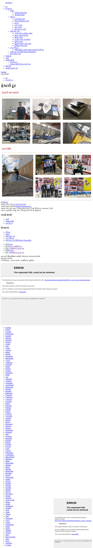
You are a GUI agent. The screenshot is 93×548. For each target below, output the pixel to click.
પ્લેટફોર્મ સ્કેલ (20, 19)
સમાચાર (8, 56)
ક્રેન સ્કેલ (18, 25)
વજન (12, 11)
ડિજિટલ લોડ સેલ (21, 46)
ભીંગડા (12, 17)
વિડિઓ (8, 66)
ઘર (6, 7)
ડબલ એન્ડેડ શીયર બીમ (23, 33)
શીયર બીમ (19, 37)
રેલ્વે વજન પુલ (15, 54)
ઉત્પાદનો (8, 9)
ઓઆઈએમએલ (21, 13)
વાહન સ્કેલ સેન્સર (21, 35)
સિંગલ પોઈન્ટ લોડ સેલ (23, 44)
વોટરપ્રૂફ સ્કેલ (20, 29)
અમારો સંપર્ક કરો (11, 68)
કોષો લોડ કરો (15, 31)
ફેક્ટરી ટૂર (13, 62)
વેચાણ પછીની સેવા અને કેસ (20, 64)
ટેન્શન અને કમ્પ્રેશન (22, 39)
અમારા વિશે (9, 60)
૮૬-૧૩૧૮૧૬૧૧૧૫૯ (19, 204)
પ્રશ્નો (7, 58)
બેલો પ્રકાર (19, 42)
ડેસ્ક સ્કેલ (18, 27)
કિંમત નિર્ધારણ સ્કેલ (22, 21)
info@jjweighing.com (23, 206)
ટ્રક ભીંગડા (14, 48)
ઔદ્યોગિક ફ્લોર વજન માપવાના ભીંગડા (29, 50)
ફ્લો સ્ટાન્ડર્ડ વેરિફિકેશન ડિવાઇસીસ (23, 52)
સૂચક (17, 23)
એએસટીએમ (20, 15)
